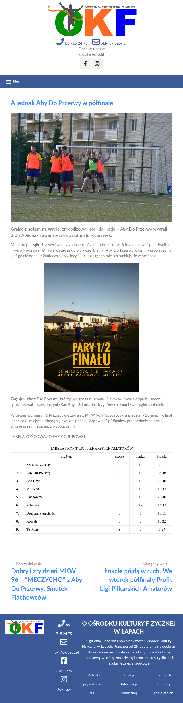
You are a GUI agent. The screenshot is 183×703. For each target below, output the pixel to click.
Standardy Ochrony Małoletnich (163, 684)
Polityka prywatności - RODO (94, 684)
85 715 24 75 (76, 43)
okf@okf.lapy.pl (113, 43)
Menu (18, 81)
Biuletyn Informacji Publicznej (129, 684)
